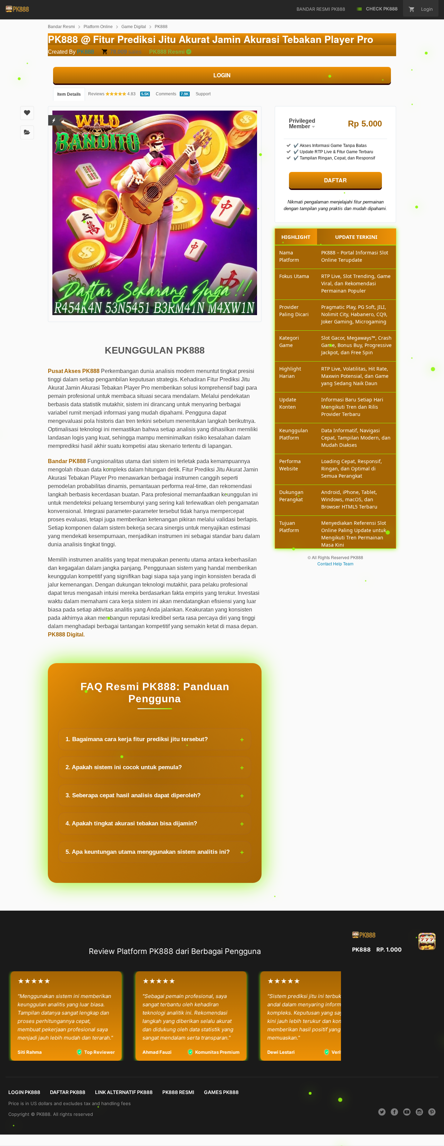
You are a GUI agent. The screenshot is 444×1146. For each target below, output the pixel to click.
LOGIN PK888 (24, 1092)
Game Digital (133, 26)
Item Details (69, 94)
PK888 (161, 26)
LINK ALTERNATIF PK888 (124, 1092)
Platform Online (98, 26)
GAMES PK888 (221, 1092)
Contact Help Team (335, 563)
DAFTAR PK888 (67, 1092)
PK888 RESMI (178, 1092)
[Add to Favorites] (27, 113)
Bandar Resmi (61, 26)
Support (203, 94)
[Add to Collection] (27, 132)
